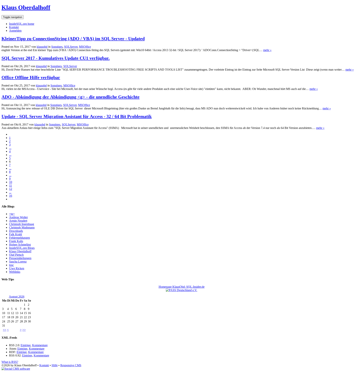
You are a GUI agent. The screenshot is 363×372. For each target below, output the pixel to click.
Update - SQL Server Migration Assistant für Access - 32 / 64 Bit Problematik (77, 116)
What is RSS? (10, 361)
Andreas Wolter (18, 217)
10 (10, 182)
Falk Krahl (15, 234)
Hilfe (55, 365)
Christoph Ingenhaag (21, 224)
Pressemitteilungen (20, 258)
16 (10, 195)
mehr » (267, 50)
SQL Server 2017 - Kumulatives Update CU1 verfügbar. (56, 58)
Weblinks (14, 271)
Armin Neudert (18, 220)
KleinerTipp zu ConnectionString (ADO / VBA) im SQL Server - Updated (73, 38)
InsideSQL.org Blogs (22, 248)
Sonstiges (57, 46)
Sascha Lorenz (18, 261)
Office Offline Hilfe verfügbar (31, 77)
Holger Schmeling (20, 244)
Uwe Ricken (16, 268)
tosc (11, 265)
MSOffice (85, 46)
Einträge (26, 345)
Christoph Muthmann (22, 227)
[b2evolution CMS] (16, 368)
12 (10, 188)
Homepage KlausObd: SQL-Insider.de (182, 286)
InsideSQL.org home (21, 23)
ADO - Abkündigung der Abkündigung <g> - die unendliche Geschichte (71, 96)
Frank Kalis (16, 241)
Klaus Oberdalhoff (26, 7)
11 (10, 185)
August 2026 (16, 296)
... (10, 148)
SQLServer (71, 46)
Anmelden (15, 30)
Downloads (16, 230)
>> (24, 329)
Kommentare (40, 345)
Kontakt (14, 27)
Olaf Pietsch (16, 254)
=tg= (12, 213)
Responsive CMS (70, 365)
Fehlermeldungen (19, 237)
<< (4, 329)
